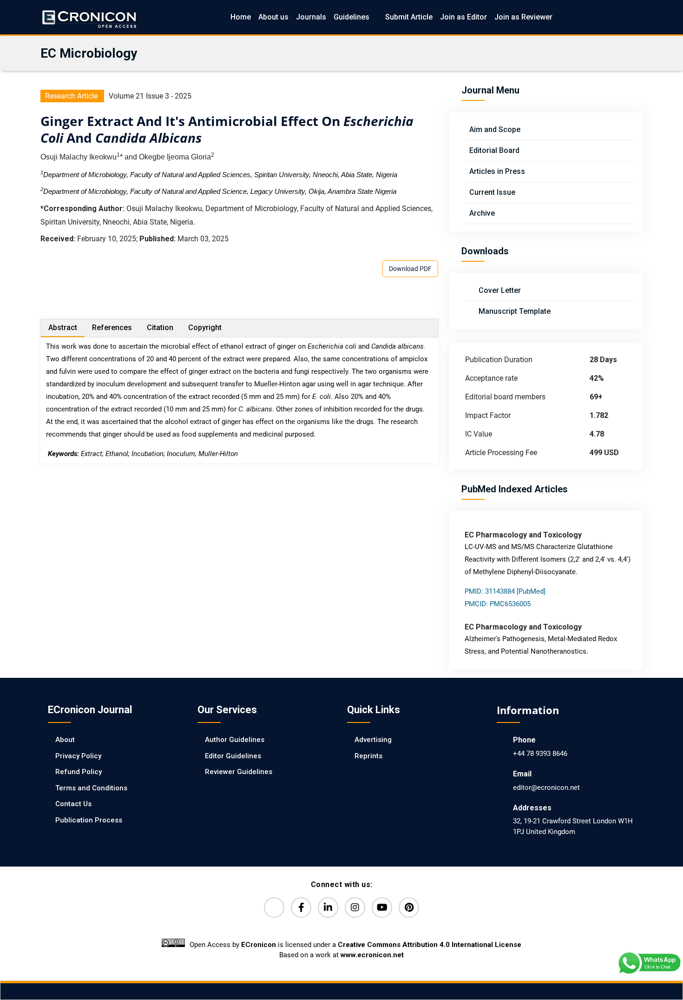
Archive (482, 213)
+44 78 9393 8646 (540, 753)
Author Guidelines (234, 739)
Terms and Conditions (91, 788)
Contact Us (73, 804)
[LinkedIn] (328, 907)
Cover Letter (499, 290)
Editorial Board (494, 150)
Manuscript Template (514, 311)
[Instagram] (355, 907)
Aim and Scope (494, 129)
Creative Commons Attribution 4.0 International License (429, 944)
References (112, 327)
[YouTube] (382, 907)
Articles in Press (497, 171)
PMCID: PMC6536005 (498, 604)
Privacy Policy (78, 756)
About (65, 739)
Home (240, 17)
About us (273, 17)
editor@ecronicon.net (546, 787)
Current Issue (492, 192)
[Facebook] (301, 907)
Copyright (205, 327)
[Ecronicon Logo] (88, 17)
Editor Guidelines (233, 756)
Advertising (373, 739)
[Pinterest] (409, 907)
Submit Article (409, 17)
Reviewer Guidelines (238, 772)
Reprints (368, 756)
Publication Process (88, 820)
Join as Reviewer (523, 17)
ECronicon (258, 944)
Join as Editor (463, 17)
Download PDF (410, 268)
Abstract (62, 327)
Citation (160, 327)
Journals (311, 17)
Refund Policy (78, 772)
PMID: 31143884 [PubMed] (505, 591)
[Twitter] (274, 907)
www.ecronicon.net (372, 955)
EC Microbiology (88, 53)
